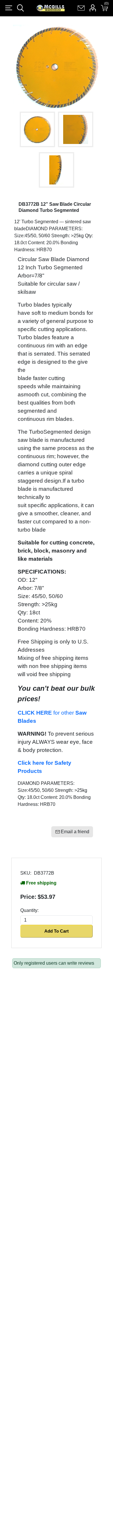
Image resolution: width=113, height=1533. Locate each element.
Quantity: (29, 910)
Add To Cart (56, 931)
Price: (28, 897)
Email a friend (75, 831)
